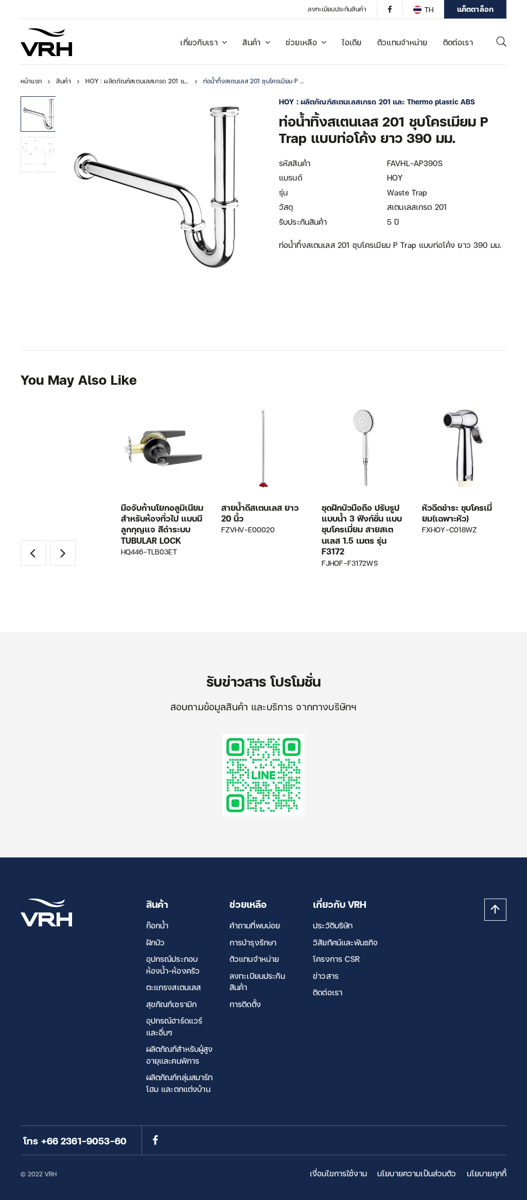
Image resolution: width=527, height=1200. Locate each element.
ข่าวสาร (326, 975)
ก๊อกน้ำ (157, 925)
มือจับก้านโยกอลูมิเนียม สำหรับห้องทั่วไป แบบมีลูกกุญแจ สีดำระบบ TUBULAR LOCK (162, 524)
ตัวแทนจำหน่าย (402, 42)
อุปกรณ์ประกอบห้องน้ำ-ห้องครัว (173, 964)
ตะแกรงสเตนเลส (173, 987)
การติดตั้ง (245, 1004)
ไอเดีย (352, 42)
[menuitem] (423, 9)
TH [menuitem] (429, 9)
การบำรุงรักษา (253, 942)
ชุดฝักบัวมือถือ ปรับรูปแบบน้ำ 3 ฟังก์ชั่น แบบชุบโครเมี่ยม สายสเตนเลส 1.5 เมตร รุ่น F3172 (362, 530)
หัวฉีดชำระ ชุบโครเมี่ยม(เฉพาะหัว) (457, 513)
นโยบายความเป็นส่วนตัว (416, 1173)
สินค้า (251, 42)
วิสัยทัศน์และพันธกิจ (345, 942)
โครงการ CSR (336, 958)
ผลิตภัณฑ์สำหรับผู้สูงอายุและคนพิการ (179, 1054)
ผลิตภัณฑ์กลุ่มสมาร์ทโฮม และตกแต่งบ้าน (179, 1083)
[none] (423, 9)
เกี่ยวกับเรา (199, 42)
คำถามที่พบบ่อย (255, 925)
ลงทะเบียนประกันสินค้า (337, 9)
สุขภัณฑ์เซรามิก (171, 1004)
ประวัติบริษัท (333, 925)
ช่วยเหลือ (301, 42)
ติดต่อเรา (458, 42)
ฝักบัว (155, 942)
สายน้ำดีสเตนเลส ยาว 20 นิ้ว (259, 513)
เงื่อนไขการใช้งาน (338, 1173)
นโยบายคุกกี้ (486, 1173)
